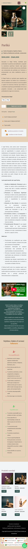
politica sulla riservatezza (14, 526)
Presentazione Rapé (7, 97)
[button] (19, 3)
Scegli (4, 491)
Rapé (13, 111)
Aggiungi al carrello (16, 106)
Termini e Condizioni (14, 524)
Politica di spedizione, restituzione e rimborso (14, 528)
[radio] (3, 100)
